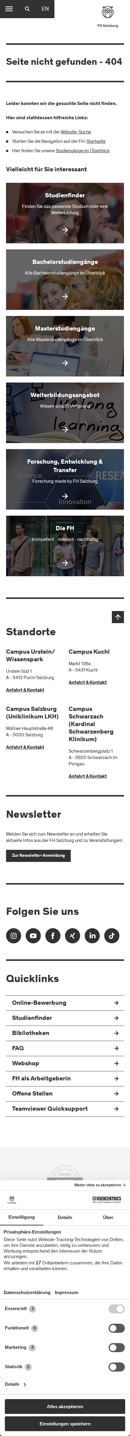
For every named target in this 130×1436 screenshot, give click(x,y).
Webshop (25, 1064)
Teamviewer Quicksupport (50, 1109)
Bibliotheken (30, 1033)
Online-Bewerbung (39, 1003)
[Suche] (27, 9)
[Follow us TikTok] (111, 938)
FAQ (18, 1049)
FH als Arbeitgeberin (41, 1079)
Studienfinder (32, 1018)
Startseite (96, 141)
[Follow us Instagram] (13, 938)
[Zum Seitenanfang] (118, 617)
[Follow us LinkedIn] (92, 938)
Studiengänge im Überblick (83, 150)
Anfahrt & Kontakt (25, 690)
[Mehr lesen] (65, 213)
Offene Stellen (32, 1094)
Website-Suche (76, 132)
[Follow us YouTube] (33, 938)
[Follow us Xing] (72, 938)
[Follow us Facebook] (52, 938)
